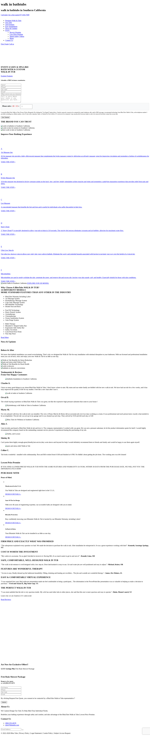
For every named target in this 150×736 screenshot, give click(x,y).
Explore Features (7, 76)
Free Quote (5, 44)
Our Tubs (8, 22)
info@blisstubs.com (12, 725)
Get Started (5, 117)
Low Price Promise (16, 34)
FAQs (7, 30)
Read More (5, 337)
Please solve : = (10, 106)
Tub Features (9, 24)
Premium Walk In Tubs (13, 21)
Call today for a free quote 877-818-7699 (15, 15)
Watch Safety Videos (17, 36)
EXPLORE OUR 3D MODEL (38, 283)
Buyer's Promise (15, 32)
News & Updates (11, 28)
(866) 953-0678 (10, 723)
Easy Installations (11, 26)
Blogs (12, 38)
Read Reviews (6, 599)
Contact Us (9, 40)
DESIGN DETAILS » (13, 494)
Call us (11, 44)
